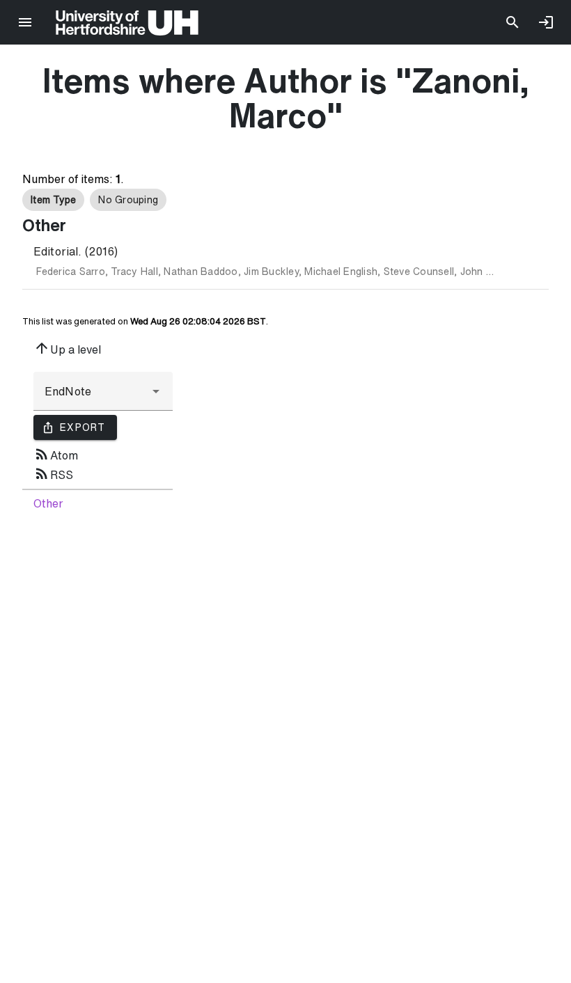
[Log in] (546, 22)
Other (48, 503)
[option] (53, 200)
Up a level (67, 348)
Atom (55, 454)
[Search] (512, 22)
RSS (53, 473)
